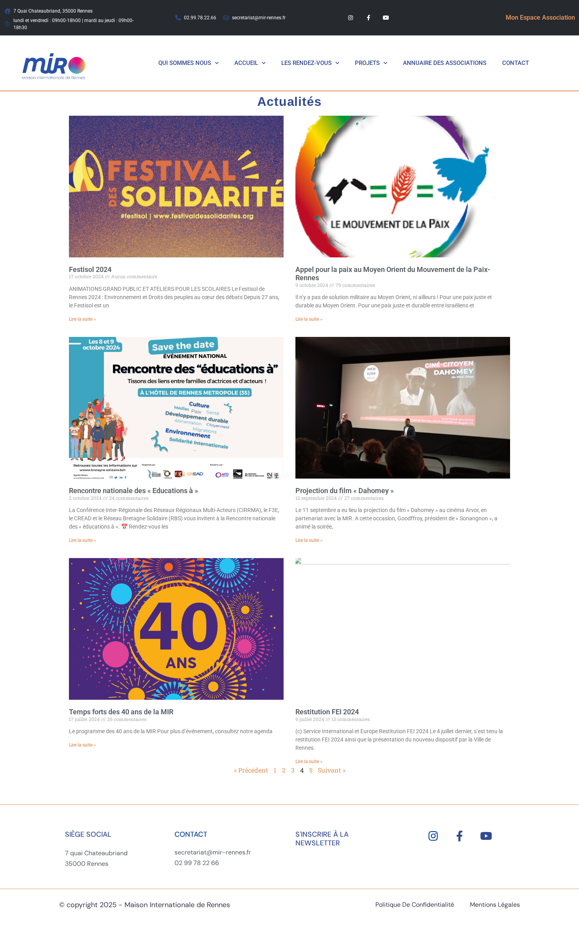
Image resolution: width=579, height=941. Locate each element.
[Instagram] (351, 18)
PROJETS (367, 63)
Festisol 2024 (90, 269)
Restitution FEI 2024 (327, 712)
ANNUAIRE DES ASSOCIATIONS (444, 63)
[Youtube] (386, 18)
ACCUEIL (246, 63)
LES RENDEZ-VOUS (306, 63)
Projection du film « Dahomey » (344, 490)
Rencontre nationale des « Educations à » (133, 490)
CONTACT (515, 63)
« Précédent (251, 770)
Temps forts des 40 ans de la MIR (121, 712)
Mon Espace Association (540, 17)
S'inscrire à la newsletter (322, 839)
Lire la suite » (82, 319)
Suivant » (331, 770)
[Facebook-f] (368, 18)
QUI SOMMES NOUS (184, 63)
